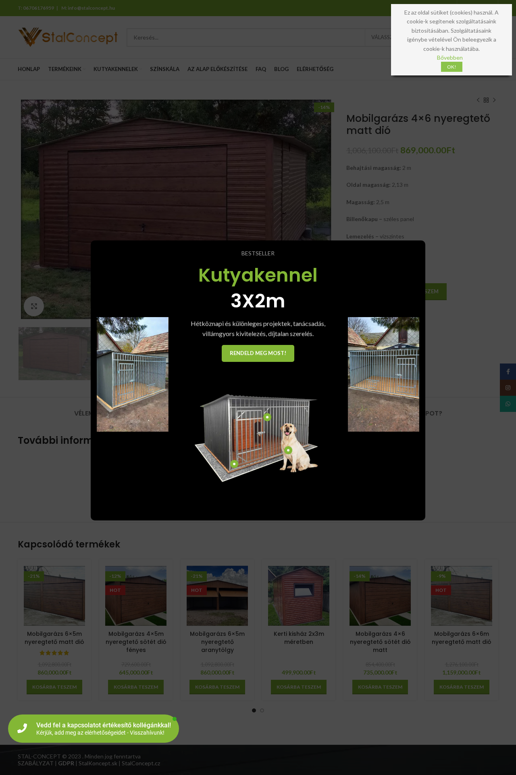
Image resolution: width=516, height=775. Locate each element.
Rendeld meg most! (258, 353)
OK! (451, 67)
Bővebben (450, 57)
